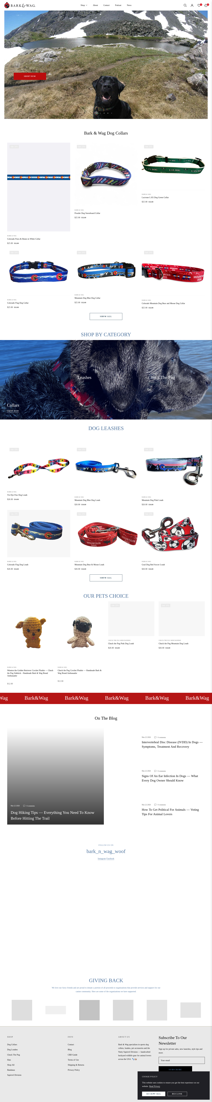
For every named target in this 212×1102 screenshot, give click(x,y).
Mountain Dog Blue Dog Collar (87, 298)
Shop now (13, 411)
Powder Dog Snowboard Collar (87, 213)
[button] (185, 5)
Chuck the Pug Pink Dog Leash (121, 643)
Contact (71, 1044)
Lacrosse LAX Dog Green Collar (155, 197)
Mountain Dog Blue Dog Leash (87, 500)
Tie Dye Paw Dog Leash (17, 495)
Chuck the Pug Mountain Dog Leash (173, 643)
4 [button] (111, 113)
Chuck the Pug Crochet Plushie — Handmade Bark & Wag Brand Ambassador (80, 671)
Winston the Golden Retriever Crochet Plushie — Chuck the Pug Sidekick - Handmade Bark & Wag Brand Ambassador (30, 673)
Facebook (110, 858)
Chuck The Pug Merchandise (119, 640)
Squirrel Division (14, 1075)
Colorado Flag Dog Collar (18, 303)
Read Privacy (154, 1086)
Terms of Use (73, 1060)
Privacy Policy (74, 1070)
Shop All (10, 1065)
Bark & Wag (11, 236)
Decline (177, 1094)
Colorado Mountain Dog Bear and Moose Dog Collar (163, 303)
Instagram (102, 858)
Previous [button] (16, 64)
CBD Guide (72, 1055)
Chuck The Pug (13, 1055)
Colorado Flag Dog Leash (17, 565)
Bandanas (11, 1070)
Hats (9, 1060)
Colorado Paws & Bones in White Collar (23, 239)
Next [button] (195, 64)
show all (106, 316)
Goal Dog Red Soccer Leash (153, 565)
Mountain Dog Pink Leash (152, 500)
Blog (70, 1050)
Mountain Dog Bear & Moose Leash (89, 565)
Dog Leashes (12, 1050)
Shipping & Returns (76, 1065)
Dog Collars (12, 1044)
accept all (153, 1094)
